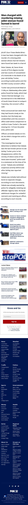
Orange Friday (4, 438)
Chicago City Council (16, 380)
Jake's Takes (16, 387)
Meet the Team (5, 455)
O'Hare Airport (4, 374)
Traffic (3, 365)
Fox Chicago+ (16, 391)
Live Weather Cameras (16, 344)
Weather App (16, 352)
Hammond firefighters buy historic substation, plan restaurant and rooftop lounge (8, 297)
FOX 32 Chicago (4, 26)
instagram (12, 486)
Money (3, 404)
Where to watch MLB (17, 453)
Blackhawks (4, 389)
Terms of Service (15, 330)
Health (15, 404)
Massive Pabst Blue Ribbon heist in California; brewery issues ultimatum (9, 269)
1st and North (4, 426)
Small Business (5, 418)
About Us (4, 442)
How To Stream (5, 444)
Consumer (3, 408)
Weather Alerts (16, 347)
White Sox (3, 395)
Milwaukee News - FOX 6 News (17, 428)
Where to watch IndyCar (17, 461)
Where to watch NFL (17, 447)
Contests (3, 453)
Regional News (16, 425)
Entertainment (18, 385)
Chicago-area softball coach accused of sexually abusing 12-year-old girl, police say (9, 276)
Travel (2, 369)
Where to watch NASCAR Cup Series (17, 457)
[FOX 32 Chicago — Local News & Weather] (5, 2)
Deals (2, 410)
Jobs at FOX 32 (5, 457)
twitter (15, 486)
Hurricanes (15, 354)
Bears (2, 387)
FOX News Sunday (4, 360)
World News (4, 347)
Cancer (14, 407)
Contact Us (4, 451)
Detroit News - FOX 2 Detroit (16, 431)
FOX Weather (16, 356)
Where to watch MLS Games (17, 477)
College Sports (5, 400)
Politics (15, 365)
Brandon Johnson (17, 378)
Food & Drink (16, 393)
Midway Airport (5, 376)
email (18, 486)
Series (3, 424)
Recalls (14, 417)
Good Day (3, 352)
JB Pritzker (15, 376)
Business (3, 407)
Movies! (15, 395)
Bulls (2, 391)
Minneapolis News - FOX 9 (16, 435)
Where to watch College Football (17, 450)
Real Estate (4, 416)
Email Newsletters (4, 448)
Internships (4, 459)
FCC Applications (5, 462)
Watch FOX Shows (15, 397)
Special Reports (5, 354)
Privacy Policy (15, 329)
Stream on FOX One (16, 443)
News (3, 341)
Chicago (11, 26)
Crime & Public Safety (5, 350)
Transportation (5, 367)
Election (15, 367)
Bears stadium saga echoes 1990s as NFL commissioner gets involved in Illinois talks (9, 283)
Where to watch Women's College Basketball (17, 470)
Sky (2, 398)
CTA (2, 371)
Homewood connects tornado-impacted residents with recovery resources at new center (9, 290)
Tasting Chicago (5, 433)
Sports (3, 385)
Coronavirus (16, 408)
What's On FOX (16, 389)
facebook (9, 486)
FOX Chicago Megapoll (4, 357)
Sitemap (3, 464)
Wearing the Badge (4, 430)
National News (5, 345)
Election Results (17, 369)
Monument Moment (4, 435)
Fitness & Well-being (16, 413)
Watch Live (20, 2)
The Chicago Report (16, 371)
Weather (16, 341)
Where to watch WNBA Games (17, 474)
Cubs (2, 393)
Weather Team (16, 351)
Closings (15, 349)
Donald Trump (16, 374)
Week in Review (5, 428)
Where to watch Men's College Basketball (17, 465)
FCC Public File (5, 461)
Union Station (4, 378)
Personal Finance (5, 414)
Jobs (2, 412)
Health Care (16, 415)
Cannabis (15, 410)
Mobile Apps (4, 446)
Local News (4, 343)
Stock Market (4, 420)
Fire (2, 397)
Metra (2, 373)
